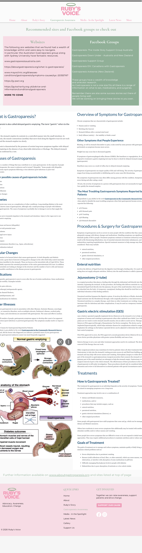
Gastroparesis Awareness (70, 509)
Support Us (69, 528)
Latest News (69, 518)
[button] (92, 20)
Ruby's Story (70, 505)
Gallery (67, 523)
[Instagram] (104, 514)
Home (66, 495)
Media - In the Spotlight (70, 514)
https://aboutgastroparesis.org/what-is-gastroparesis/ (34, 67)
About (66, 500)
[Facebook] (98, 514)
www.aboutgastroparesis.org (69, 475)
